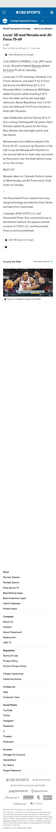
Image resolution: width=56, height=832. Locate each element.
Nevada (36, 66)
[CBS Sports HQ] (41, 779)
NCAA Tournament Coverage (17, 28)
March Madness (11, 603)
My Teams (8, 765)
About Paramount (12, 632)
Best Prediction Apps (14, 598)
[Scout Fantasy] (20, 803)
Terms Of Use (10, 655)
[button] (4, 12)
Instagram (8, 720)
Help (5, 692)
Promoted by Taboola (42, 262)
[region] (28, 283)
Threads (7, 736)
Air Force (8, 70)
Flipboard (8, 741)
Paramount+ (9, 637)
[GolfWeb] (36, 803)
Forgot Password (12, 770)
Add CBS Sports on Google (21, 54)
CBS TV (7, 642)
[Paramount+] (12, 796)
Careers (7, 627)
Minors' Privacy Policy (14, 666)
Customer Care (11, 697)
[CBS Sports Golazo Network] (28, 785)
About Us (8, 621)
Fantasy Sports (11, 582)
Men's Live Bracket (43, 28)
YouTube (8, 710)
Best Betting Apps (13, 593)
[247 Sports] (18, 790)
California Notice (12, 679)
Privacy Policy (10, 660)
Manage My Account (14, 754)
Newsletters (9, 759)
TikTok (6, 715)
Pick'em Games (11, 577)
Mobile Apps (10, 608)
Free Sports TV (11, 587)
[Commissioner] (31, 796)
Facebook (8, 726)
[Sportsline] (39, 790)
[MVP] (47, 796)
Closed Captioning (13, 673)
